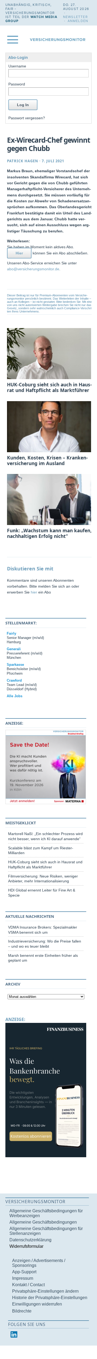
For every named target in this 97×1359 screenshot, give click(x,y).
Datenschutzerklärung (30, 1240)
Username (17, 66)
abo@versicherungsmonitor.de (33, 269)
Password (16, 84)
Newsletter (75, 17)
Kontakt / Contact (28, 1284)
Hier (19, 253)
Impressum (22, 1278)
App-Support (24, 1272)
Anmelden (78, 21)
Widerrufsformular (26, 1246)
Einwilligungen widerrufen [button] (37, 1304)
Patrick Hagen (22, 161)
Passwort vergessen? (26, 118)
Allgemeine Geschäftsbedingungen (43, 1222)
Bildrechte (22, 1311)
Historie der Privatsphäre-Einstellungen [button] (49, 1297)
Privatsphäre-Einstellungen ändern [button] (45, 1291)
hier (34, 592)
